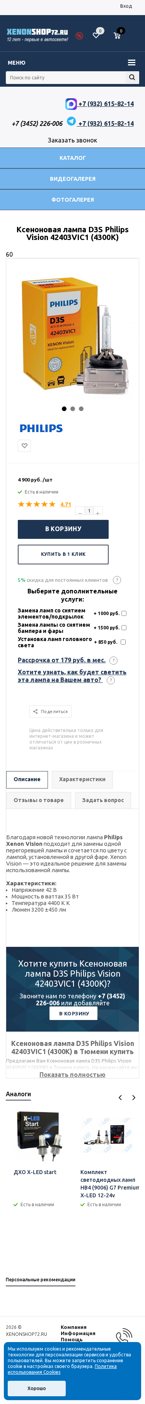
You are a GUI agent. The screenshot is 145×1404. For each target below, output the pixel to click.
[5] (52, 504)
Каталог (73, 158)
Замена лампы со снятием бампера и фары (54, 628)
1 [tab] (64, 408)
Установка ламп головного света (55, 642)
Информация (78, 1333)
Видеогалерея (73, 179)
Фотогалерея (72, 200)
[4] (45, 504)
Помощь (72, 1339)
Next (133, 1097)
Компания (74, 1327)
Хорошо (36, 1388)
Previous (120, 1097)
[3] (37, 504)
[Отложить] (24, 446)
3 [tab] (81, 408)
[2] (29, 504)
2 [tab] (72, 408)
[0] (120, 36)
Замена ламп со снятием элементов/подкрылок (51, 613)
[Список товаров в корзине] (121, 39)
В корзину (63, 528)
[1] (22, 504)
